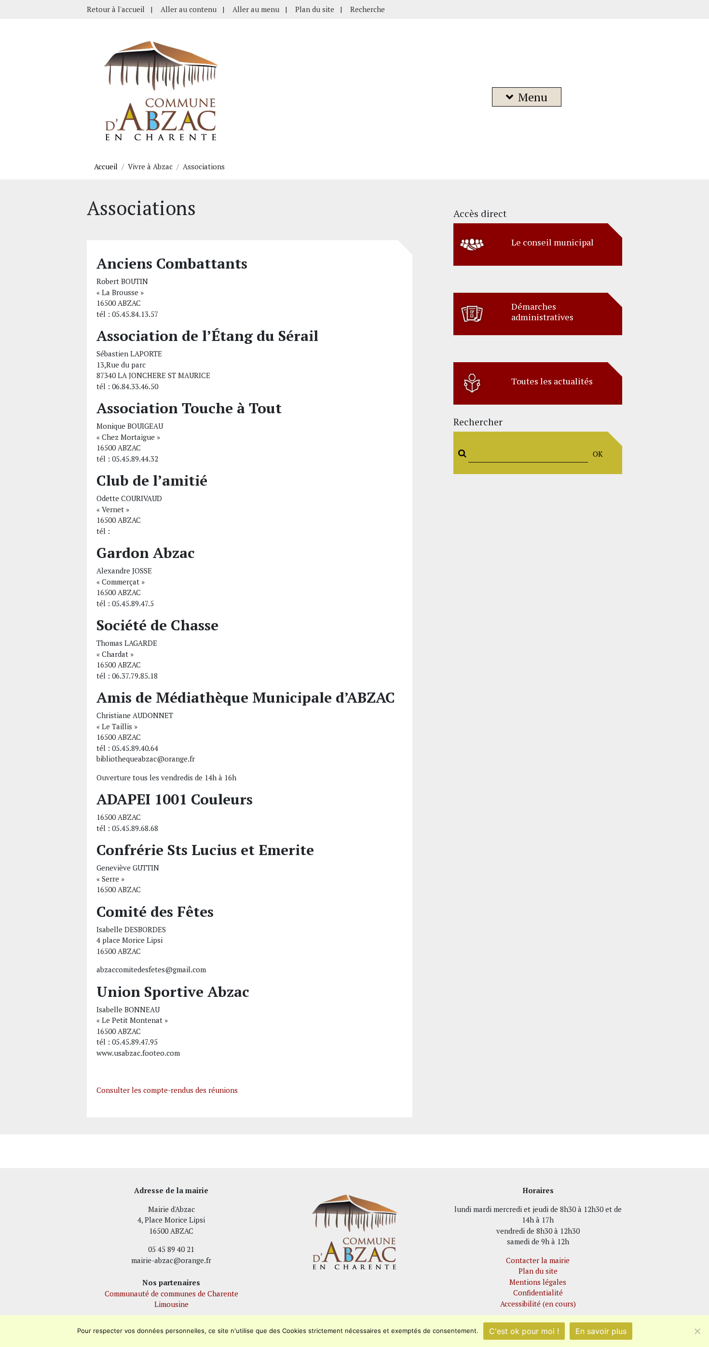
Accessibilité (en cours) (538, 1303)
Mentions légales (537, 1282)
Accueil (106, 166)
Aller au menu (255, 9)
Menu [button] (532, 97)
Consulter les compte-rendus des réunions (167, 1090)
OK (598, 454)
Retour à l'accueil (116, 9)
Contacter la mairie (538, 1260)
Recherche (367, 9)
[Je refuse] (697, 1331)
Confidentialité (538, 1292)
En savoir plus (601, 1331)
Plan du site (314, 9)
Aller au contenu (189, 9)
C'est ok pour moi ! (524, 1331)
